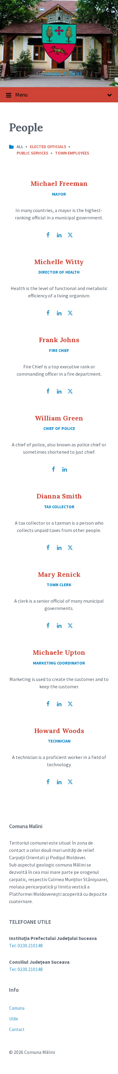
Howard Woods (59, 730)
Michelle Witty (59, 261)
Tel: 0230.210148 (26, 945)
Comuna (17, 1008)
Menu (21, 94)
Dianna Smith (59, 496)
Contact (17, 1029)
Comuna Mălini (59, 73)
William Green (59, 418)
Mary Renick (59, 574)
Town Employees (72, 153)
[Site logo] (59, 63)
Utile (13, 1019)
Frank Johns (59, 339)
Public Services (32, 153)
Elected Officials (48, 146)
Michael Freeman (59, 183)
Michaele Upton (59, 652)
